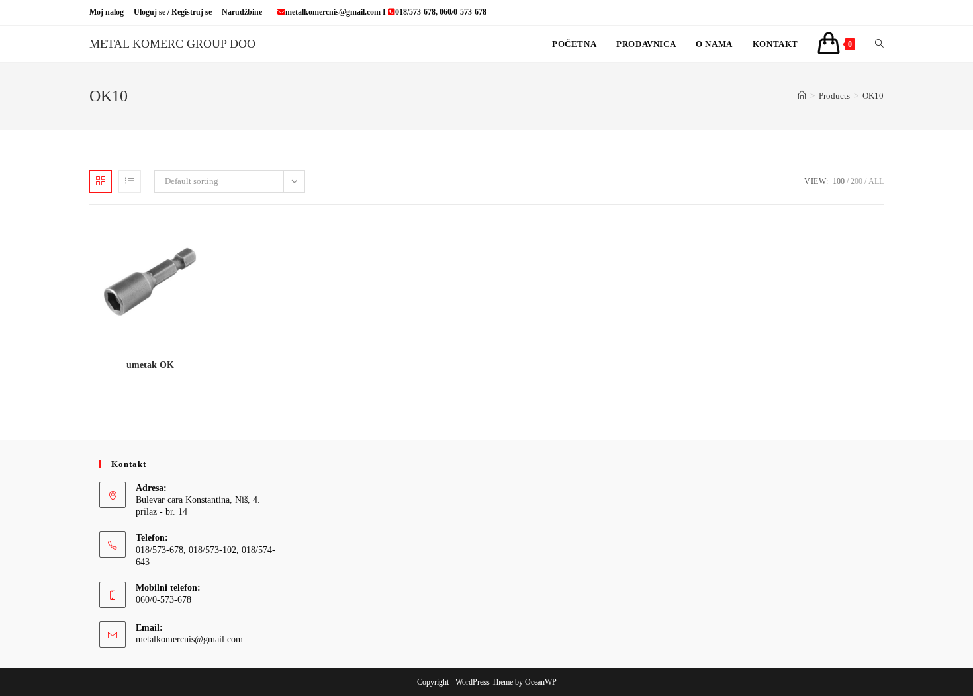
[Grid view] (100, 181)
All (876, 181)
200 (856, 181)
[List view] (129, 181)
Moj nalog (106, 12)
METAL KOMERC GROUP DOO (172, 43)
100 (839, 181)
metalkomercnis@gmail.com (189, 639)
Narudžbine (242, 12)
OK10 (873, 96)
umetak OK (150, 365)
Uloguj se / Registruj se (173, 12)
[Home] (802, 96)
